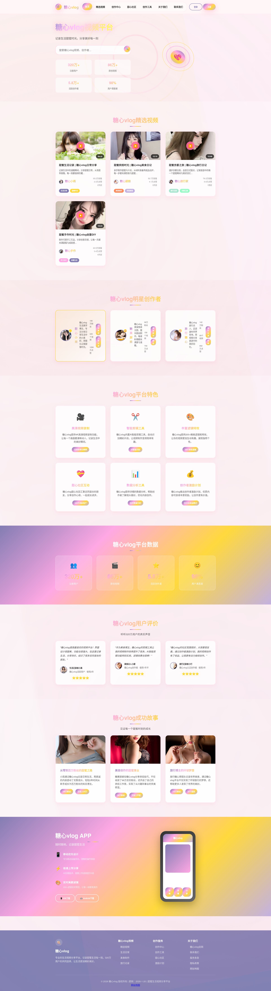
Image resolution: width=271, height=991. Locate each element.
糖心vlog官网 (196, 946)
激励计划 (159, 963)
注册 (209, 7)
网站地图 (194, 968)
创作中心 (116, 6)
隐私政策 (194, 963)
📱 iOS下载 (65, 898)
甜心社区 (131, 6)
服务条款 (194, 957)
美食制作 (124, 957)
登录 (196, 7)
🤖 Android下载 (87, 898)
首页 (87, 6)
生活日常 (124, 952)
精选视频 (100, 6)
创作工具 (147, 6)
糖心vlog (71, 7)
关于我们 (162, 6)
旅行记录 (124, 963)
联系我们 (178, 6)
